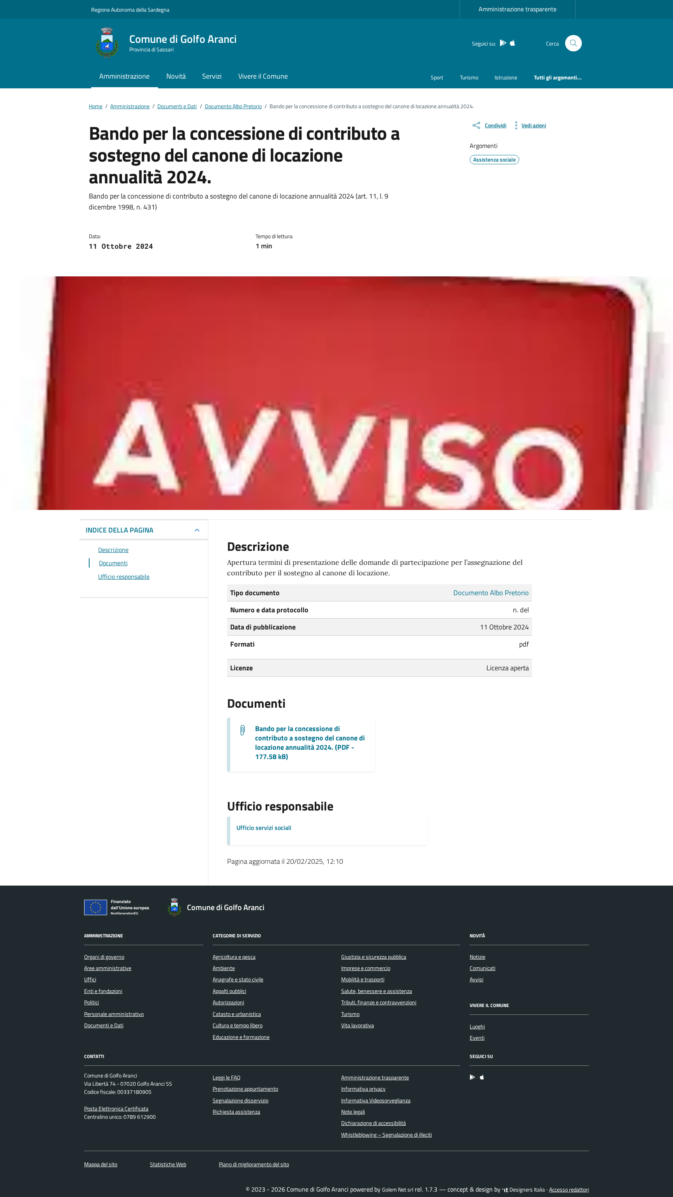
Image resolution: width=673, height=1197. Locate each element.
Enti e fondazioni (103, 991)
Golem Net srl (397, 1189)
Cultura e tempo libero (238, 1025)
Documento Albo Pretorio (491, 592)
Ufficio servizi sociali (263, 827)
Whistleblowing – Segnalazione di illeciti (386, 1134)
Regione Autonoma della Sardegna (130, 9)
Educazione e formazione (241, 1037)
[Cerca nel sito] (573, 43)
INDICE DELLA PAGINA (119, 530)
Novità (176, 76)
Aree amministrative (107, 968)
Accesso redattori (569, 1189)
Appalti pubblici (229, 991)
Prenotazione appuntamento (245, 1089)
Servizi (212, 76)
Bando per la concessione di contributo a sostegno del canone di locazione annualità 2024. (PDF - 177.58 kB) (310, 742)
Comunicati (482, 968)
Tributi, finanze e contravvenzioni (378, 1002)
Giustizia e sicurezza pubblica (373, 957)
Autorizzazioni (228, 1002)
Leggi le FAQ (226, 1077)
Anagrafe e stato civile (238, 979)
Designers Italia (526, 1189)
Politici (91, 1002)
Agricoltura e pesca (234, 957)
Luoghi (477, 1026)
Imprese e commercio (365, 968)
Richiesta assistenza (236, 1111)
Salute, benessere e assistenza (376, 991)
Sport (437, 77)
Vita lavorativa (357, 1025)
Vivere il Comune (263, 76)
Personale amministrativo (114, 1014)
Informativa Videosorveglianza (375, 1100)
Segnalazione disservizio (240, 1100)
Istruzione (506, 77)
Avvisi (476, 979)
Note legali (353, 1111)
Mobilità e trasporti (362, 979)
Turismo (469, 77)
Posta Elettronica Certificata (116, 1108)
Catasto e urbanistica (237, 1014)
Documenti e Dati (103, 1025)
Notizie (477, 957)
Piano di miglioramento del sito (254, 1164)
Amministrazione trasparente (518, 9)
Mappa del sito (100, 1164)
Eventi (477, 1038)
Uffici (90, 979)
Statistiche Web (168, 1164)
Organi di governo (104, 957)
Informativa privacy (363, 1089)
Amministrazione (124, 76)
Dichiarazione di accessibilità (373, 1123)
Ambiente (224, 968)
